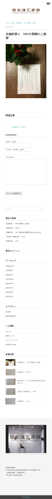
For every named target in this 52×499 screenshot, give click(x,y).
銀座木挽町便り (11, 316)
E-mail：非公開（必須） (15, 149)
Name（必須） (12, 142)
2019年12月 (10, 266)
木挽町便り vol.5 (12, 241)
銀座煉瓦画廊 (26, 497)
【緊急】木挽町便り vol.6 (15, 237)
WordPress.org (11, 344)
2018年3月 (9, 275)
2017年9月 (9, 283)
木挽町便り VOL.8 (19, 127)
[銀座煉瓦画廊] (26, 10)
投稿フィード (10, 336)
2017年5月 (9, 296)
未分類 (8, 312)
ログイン (9, 331)
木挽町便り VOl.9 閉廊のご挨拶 (25, 23)
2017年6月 (9, 292)
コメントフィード (12, 340)
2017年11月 (10, 279)
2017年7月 (9, 288)
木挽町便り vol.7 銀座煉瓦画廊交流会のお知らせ (23, 232)
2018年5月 (9, 270)
